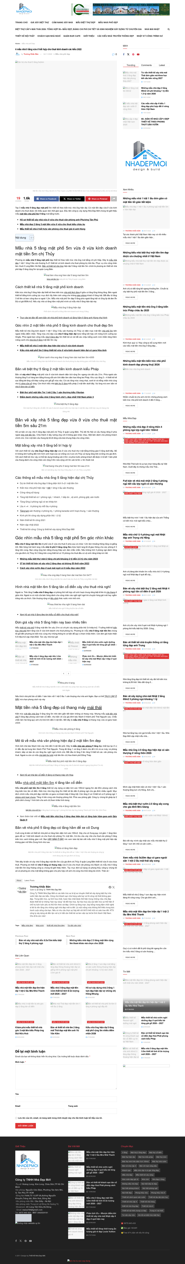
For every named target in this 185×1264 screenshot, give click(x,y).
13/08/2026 (146, 1042)
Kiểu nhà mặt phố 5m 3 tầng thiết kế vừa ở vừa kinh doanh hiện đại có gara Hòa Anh (63, 350)
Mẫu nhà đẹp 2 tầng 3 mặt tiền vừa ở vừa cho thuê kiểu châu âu (52, 224)
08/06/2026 (20, 1037)
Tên (17, 1094)
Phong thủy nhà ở (158, 1193)
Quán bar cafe (71, 35)
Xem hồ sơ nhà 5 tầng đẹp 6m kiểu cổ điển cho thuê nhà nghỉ (49, 614)
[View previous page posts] (64, 673)
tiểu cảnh (54, 598)
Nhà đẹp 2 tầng (158, 1179)
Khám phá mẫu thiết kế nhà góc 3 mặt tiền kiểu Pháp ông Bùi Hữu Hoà (29, 1030)
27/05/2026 (91, 1037)
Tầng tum (24, 510)
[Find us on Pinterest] (133, 54)
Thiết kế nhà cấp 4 (129, 1201)
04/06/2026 (147, 864)
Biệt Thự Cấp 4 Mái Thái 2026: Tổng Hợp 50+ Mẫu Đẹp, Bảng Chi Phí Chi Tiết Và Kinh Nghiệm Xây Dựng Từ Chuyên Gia (78, 29)
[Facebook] (110, 887)
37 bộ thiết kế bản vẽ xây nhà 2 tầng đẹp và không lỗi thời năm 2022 (54, 563)
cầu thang (110, 592)
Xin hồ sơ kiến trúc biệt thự (149, 1215)
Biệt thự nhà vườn (159, 1161)
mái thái (94, 707)
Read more (132, 243)
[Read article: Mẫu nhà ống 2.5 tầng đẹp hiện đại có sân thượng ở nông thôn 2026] (146, 771)
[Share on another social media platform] (114, 198)
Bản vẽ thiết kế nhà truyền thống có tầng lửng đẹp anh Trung (145, 643)
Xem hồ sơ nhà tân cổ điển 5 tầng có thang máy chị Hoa (46, 774)
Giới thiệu (88, 35)
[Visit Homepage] (24, 9)
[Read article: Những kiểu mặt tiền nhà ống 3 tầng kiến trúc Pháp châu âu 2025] (146, 325)
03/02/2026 (147, 703)
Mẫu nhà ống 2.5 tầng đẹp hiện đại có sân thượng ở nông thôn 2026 (146, 751)
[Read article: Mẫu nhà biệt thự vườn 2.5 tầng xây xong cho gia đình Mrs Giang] (146, 825)
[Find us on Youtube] (138, 54)
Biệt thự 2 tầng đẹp (138, 1152)
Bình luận (20, 1062)
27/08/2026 (34, 648)
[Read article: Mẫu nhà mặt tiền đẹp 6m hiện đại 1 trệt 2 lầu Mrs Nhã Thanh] (21, 645)
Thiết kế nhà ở (147, 1206)
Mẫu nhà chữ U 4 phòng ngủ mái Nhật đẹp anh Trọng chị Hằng (144, 536)
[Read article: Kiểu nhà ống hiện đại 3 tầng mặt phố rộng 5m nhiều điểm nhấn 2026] (101, 1013)
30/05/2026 (55, 1037)
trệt (48, 487)
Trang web (73, 1106)
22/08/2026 (87, 650)
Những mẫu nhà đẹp (130, 1184)
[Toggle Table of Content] (30, 237)
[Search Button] (169, 29)
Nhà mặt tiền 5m (53, 279)
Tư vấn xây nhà (74, 925)
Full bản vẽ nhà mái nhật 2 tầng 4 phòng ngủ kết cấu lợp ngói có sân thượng (145, 482)
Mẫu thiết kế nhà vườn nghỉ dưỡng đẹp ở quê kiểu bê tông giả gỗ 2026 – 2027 (99, 645)
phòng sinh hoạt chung (25, 797)
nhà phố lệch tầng (72, 292)
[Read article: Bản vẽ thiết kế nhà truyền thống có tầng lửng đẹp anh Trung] (146, 664)
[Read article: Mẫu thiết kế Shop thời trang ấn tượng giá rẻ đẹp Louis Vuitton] (76, 1233)
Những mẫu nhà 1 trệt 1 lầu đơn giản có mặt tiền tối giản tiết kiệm (145, 200)
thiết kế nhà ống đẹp (56, 925)
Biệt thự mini (161, 1157)
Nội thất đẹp (127, 1193)
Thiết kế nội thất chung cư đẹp (134, 1210)
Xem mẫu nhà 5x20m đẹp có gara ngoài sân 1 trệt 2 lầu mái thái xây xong (145, 859)
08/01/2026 (147, 595)
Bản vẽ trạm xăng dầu (148, 1166)
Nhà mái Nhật (152, 29)
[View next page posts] (68, 673)
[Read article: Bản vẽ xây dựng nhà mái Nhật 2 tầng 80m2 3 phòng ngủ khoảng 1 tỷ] (146, 718)
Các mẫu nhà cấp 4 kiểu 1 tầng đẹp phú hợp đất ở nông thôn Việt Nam (155, 106)
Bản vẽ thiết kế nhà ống (52, 266)
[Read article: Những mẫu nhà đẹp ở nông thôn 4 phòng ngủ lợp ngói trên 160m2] (146, 448)
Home (17, 43)
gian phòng (82, 295)
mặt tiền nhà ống (31, 713)
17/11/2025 (147, 433)
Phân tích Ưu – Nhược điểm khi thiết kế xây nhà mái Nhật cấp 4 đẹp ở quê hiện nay (99, 659)
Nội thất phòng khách (130, 1188)
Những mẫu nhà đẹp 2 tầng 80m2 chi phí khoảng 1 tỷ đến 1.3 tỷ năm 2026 (155, 90)
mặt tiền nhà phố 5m (29, 213)
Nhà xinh (40, 925)
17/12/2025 (147, 393)
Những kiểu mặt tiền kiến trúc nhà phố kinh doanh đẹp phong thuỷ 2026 (144, 362)
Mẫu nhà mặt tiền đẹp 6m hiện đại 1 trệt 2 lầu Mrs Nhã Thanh (46, 643)
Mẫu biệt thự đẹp (85, 22)
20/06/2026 (91, 997)
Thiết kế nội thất (25, 35)
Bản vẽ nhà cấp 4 (129, 1166)
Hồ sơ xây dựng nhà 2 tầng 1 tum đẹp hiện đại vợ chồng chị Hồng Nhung (101, 990)
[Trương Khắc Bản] (22, 889)
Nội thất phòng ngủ (150, 1188)
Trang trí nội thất (156, 1210)
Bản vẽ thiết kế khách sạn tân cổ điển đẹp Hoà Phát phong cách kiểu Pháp (155, 1035)
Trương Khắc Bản (31, 54)
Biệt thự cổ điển (155, 1152)
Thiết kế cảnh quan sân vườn (133, 1197)
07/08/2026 (34, 664)
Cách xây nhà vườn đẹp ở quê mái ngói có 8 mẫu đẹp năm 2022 (52, 568)
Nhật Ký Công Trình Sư (150, 35)
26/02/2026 (147, 756)
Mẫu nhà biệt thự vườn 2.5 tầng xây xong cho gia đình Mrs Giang (146, 805)
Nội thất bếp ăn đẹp (149, 1184)
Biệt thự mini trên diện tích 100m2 (135, 1161)
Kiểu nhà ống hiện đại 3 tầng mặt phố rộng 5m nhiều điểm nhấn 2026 (100, 1030)
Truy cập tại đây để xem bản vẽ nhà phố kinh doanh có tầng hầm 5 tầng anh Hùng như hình (63, 317)
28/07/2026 (147, 231)
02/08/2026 (87, 664)
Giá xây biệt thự (40, 22)
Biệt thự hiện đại (128, 1157)
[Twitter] (113, 887)
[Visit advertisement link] (120, 9)
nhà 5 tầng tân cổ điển (25, 386)
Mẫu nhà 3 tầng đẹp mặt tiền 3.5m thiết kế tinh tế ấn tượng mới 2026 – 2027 (46, 659)
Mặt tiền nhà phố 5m (33, 810)
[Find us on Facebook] (123, 54)
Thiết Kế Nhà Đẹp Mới (37, 1255)
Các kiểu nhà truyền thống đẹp (115, 35)
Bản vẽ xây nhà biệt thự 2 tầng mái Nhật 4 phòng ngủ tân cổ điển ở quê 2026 (146, 590)
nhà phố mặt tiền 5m (38, 782)
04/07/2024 (147, 810)
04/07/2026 (147, 649)
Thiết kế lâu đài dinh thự (158, 1197)
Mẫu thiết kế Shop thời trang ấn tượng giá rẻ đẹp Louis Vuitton (101, 1230)
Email (17, 1106)
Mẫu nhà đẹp (27, 925)
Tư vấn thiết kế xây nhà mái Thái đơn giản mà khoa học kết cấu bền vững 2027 (154, 75)
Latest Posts (30, 880)
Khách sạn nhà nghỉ (49, 35)
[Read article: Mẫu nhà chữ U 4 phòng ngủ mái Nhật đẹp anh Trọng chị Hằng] (146, 556)
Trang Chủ (21, 22)
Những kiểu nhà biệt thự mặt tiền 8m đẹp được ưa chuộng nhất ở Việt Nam (146, 254)
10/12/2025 (147, 285)
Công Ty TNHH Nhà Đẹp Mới (50, 889)
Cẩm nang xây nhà (62, 22)
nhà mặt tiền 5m (28, 434)
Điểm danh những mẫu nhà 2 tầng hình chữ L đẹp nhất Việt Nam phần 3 (57, 396)
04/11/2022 (47, 54)
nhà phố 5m (107, 330)
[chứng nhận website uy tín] (39, 1228)
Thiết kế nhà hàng (148, 1201)
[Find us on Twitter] (128, 54)
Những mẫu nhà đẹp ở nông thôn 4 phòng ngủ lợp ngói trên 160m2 (142, 428)
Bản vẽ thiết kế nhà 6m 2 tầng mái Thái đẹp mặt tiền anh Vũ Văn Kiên (65, 1030)
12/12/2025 (147, 541)
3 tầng (124, 1152)
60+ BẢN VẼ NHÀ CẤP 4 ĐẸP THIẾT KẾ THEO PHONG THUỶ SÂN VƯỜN (155, 121)
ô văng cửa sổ (25, 383)
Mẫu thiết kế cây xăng (144, 1175)
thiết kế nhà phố (27, 627)
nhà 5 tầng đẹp (52, 336)
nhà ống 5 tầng (36, 339)
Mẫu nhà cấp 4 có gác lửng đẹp (146, 1170)
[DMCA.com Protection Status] (23, 1217)
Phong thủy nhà (141, 1193)
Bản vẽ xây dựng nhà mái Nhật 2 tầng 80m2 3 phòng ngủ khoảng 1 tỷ (144, 697)
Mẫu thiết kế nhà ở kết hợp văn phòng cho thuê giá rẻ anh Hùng (52, 228)
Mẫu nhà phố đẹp (108, 22)
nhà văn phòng (84, 745)
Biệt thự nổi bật (132, 762)
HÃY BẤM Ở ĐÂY (56, 839)
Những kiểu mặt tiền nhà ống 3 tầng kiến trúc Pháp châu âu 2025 (145, 308)
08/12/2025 (147, 339)
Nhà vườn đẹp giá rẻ (130, 1179)
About (19, 880)
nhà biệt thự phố (46, 755)
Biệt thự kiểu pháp (146, 1157)
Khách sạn (126, 1170)
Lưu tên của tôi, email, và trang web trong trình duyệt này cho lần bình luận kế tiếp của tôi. (60, 1117)
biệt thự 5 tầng (61, 383)
